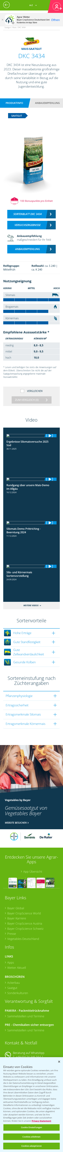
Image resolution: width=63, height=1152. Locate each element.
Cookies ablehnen (31, 1136)
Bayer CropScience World (24, 913)
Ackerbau (13, 983)
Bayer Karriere (16, 918)
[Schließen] (2, 20)
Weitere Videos (30, 605)
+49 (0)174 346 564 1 (29, 1057)
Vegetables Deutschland (23, 939)
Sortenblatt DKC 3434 (27, 214)
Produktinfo (14, 103)
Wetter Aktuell (16, 968)
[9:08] (31, 479)
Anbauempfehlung (47, 103)
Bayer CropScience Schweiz (25, 929)
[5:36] (31, 435)
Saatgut (12, 988)
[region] (31, 1104)
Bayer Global (15, 908)
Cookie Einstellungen (31, 1127)
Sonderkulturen (17, 993)
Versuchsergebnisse (28, 225)
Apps (10, 962)
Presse (11, 934)
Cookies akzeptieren (31, 1145)
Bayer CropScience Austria (24, 923)
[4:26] (31, 566)
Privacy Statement (41, 1120)
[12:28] (31, 522)
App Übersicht (32, 871)
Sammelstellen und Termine (25, 1016)
